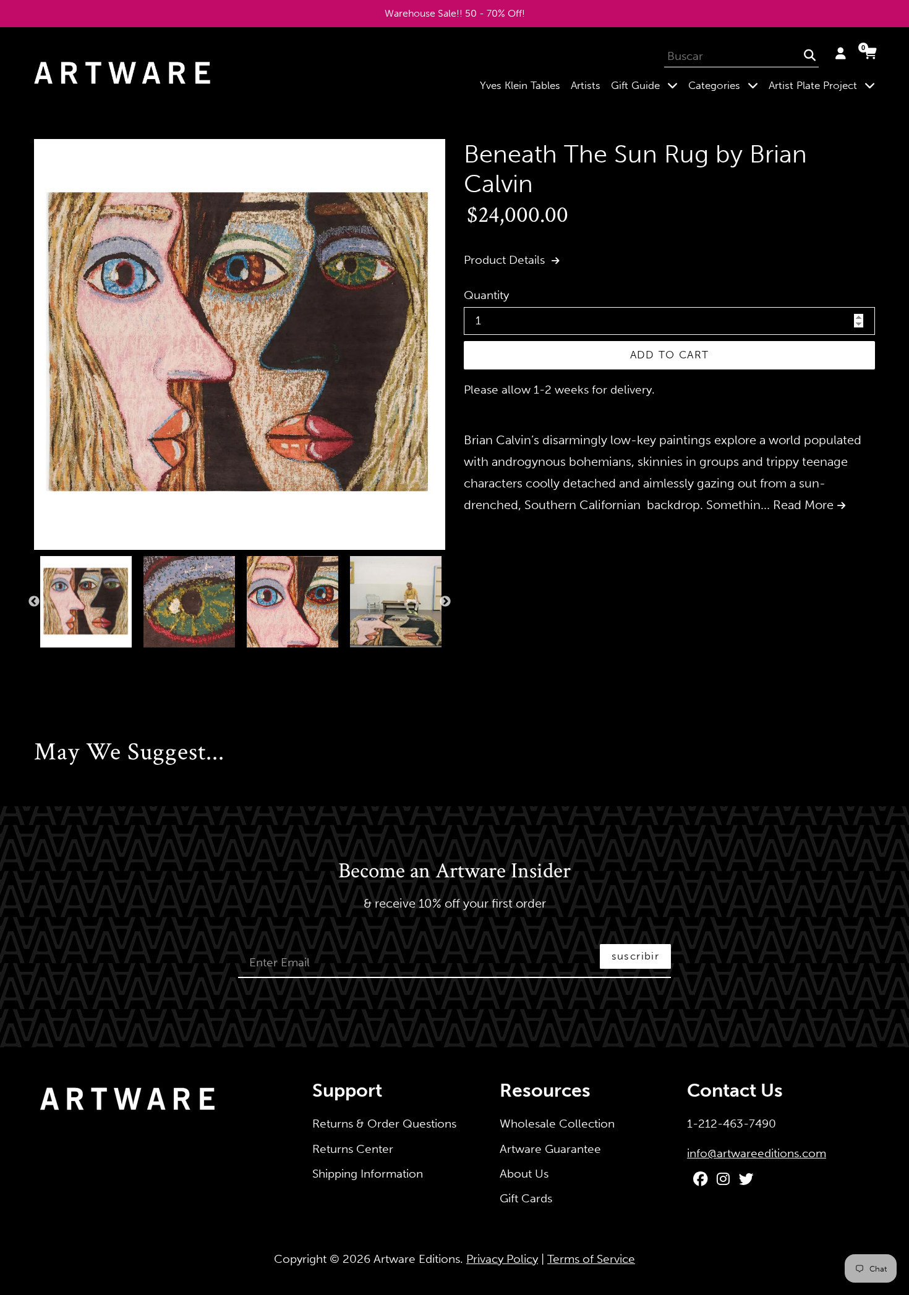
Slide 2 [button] (50, 660)
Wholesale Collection (557, 1123)
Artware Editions (416, 1259)
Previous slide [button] (34, 602)
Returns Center (352, 1149)
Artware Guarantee (550, 1149)
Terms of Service (591, 1259)
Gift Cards (526, 1198)
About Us (524, 1173)
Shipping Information (367, 1173)
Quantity (486, 295)
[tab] (37, 660)
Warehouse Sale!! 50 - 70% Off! (455, 13)
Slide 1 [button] (37, 660)
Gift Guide (647, 84)
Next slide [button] (445, 602)
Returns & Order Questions (384, 1123)
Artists (585, 85)
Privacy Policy (502, 1259)
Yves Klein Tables (520, 85)
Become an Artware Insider (454, 872)
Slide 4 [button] (75, 660)
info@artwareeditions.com (756, 1153)
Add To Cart (669, 354)
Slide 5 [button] (87, 660)
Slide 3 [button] (62, 660)
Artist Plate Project (824, 84)
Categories (725, 84)
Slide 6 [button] (99, 660)
